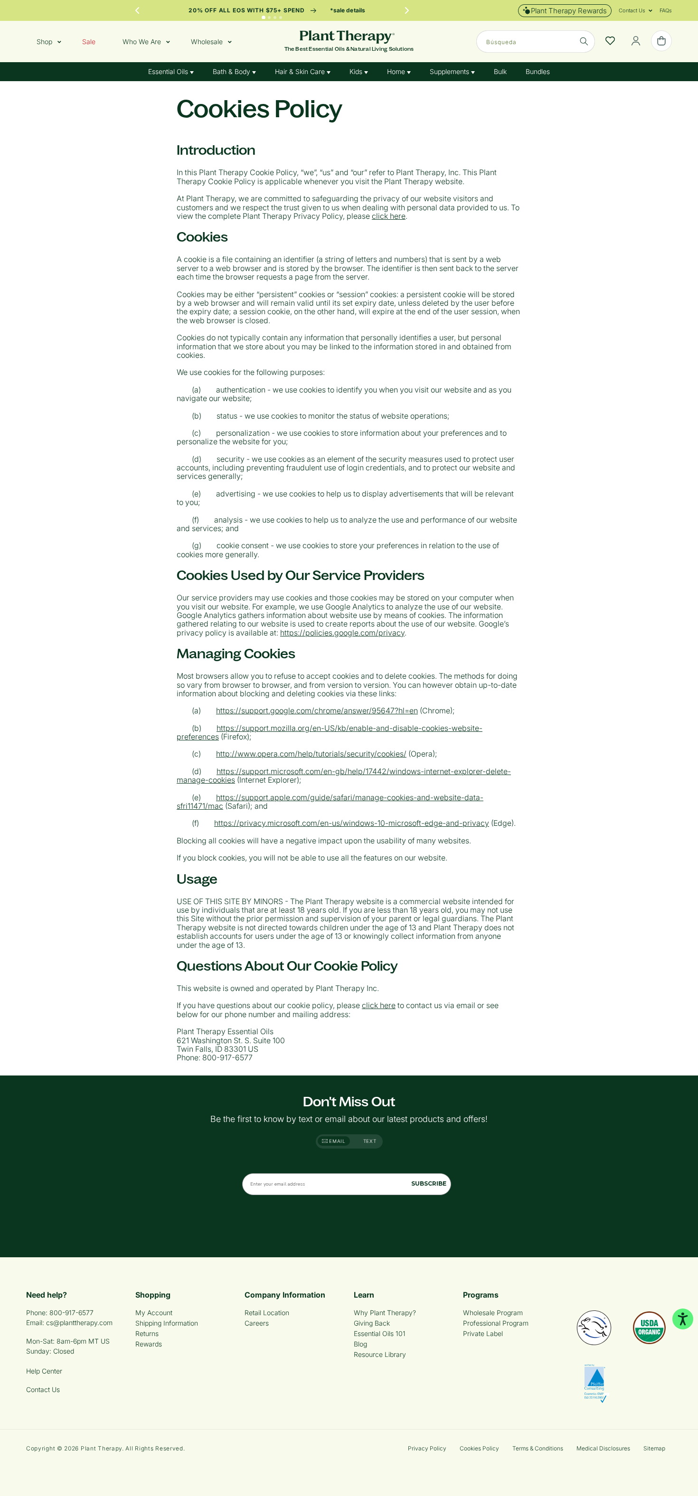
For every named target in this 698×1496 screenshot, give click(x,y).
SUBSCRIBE (428, 1183)
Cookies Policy (479, 1448)
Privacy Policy (427, 1448)
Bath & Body (232, 71)
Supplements (450, 71)
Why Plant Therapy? (385, 1313)
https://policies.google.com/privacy (342, 632)
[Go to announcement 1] (263, 17)
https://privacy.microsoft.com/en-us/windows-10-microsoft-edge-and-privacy (351, 823)
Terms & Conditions (537, 1448)
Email (337, 1141)
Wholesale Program (493, 1313)
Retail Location (267, 1313)
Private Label (483, 1333)
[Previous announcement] (137, 10)
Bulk (500, 71)
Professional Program (495, 1323)
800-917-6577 (71, 1313)
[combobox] (535, 41)
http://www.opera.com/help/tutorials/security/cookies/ (311, 753)
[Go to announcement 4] (280, 17)
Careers (257, 1323)
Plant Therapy (101, 1448)
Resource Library (380, 1354)
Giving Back (372, 1323)
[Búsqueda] (584, 41)
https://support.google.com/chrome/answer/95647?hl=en (317, 710)
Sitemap (654, 1448)
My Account (153, 1313)
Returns (147, 1333)
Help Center (44, 1371)
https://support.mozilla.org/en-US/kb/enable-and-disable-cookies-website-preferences (329, 732)
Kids (356, 71)
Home (397, 71)
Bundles (538, 71)
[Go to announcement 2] (269, 17)
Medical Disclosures (603, 1448)
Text (370, 1141)
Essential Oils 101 (380, 1333)
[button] (632, 10)
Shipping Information (166, 1323)
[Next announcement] (407, 10)
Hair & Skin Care (301, 71)
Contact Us (43, 1389)
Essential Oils (169, 71)
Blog (360, 1344)
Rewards (148, 1344)
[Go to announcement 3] (275, 17)
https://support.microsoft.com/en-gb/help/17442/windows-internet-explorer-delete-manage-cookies (344, 776)
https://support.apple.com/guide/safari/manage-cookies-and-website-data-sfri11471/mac (330, 802)
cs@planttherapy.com (79, 1322)
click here (389, 216)
